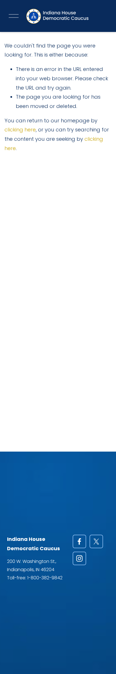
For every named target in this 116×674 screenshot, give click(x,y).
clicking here (20, 129)
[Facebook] (79, 541)
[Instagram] (79, 558)
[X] (96, 541)
